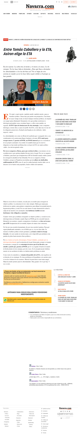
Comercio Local (32, 276)
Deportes (18, 420)
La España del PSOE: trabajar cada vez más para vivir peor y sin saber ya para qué (65, 122)
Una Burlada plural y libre (67, 277)
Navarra (14, 13)
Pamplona (22, 13)
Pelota (18, 426)
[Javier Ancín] (69, 54)
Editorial (6, 426)
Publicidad (45, 413)
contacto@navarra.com (15, 284)
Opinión (29, 13)
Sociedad (7, 419)
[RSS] (69, 411)
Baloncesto (19, 424)
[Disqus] (52, 341)
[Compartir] (21, 108)
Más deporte (32, 415)
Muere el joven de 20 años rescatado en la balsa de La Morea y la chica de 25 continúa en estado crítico (40, 39)
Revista (57, 13)
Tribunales (7, 417)
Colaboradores (20, 411)
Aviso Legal (45, 424)
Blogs (18, 413)
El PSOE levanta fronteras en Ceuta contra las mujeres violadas (65, 150)
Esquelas (74, 13)
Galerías (31, 424)
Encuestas (19, 415)
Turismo (45, 430)
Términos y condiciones (48, 312)
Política (6, 413)
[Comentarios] (33, 108)
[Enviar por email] (30, 108)
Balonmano (31, 411)
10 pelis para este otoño (65, 291)
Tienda (44, 433)
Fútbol (18, 422)
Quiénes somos (46, 408)
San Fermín (6, 13)
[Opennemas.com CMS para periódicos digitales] (65, 415)
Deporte (43, 13)
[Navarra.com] (40, 6)
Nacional (50, 13)
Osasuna (36, 13)
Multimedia (65, 13)
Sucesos (7, 415)
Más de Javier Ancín (61, 114)
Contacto (45, 411)
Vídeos (30, 426)
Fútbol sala (31, 413)
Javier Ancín (32, 58)
